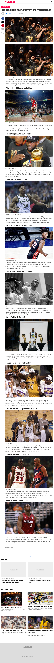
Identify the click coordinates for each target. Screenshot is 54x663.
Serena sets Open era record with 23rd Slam (39, 581)
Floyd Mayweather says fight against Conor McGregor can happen (12, 581)
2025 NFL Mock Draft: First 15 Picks (11, 607)
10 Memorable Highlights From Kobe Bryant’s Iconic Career (40, 631)
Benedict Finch (10, 14)
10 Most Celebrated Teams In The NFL (12, 630)
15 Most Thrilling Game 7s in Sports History (40, 606)
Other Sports (5, 578)
